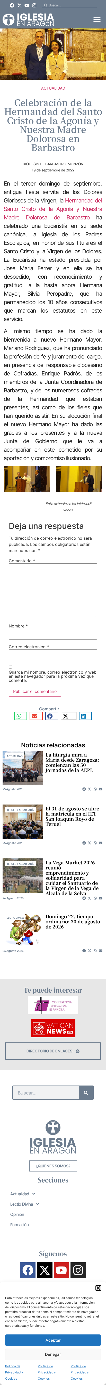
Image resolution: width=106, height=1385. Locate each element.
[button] (98, 1288)
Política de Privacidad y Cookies (14, 1372)
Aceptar (53, 1340)
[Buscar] (86, 1092)
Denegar (53, 1354)
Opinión (17, 1214)
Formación (19, 1224)
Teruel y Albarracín (20, 809)
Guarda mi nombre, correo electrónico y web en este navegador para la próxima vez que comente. (52, 676)
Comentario (22, 561)
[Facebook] (12, 5)
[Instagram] (34, 5)
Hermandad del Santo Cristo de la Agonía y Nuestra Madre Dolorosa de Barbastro (53, 209)
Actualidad (53, 88)
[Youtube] (27, 5)
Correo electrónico (29, 647)
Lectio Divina (15, 917)
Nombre (18, 626)
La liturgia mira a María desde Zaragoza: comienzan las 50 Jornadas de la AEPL (72, 762)
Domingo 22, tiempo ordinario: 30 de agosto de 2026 (73, 921)
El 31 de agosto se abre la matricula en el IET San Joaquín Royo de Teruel (72, 816)
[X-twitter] (19, 5)
